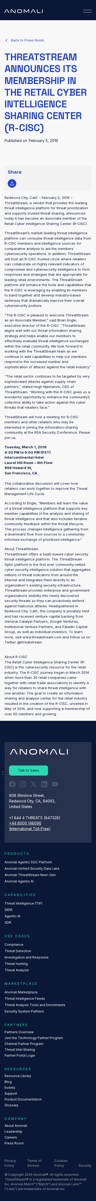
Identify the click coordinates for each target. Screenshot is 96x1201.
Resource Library (18, 1076)
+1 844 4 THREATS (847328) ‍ (35, 818)
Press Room (14, 1143)
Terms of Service (34, 1163)
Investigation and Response (27, 957)
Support (11, 1093)
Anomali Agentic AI (19, 881)
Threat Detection (18, 951)
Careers (11, 1137)
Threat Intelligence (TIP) (23, 903)
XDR (8, 922)
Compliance (14, 945)
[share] (12, 183)
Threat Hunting (16, 964)
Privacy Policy (10, 1163)
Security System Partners (24, 1011)
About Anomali (16, 1126)
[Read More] (24, 40)
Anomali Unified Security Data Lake (32, 869)
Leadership (13, 1131)
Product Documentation (23, 1099)
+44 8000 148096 (25, 823)
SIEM (8, 910)
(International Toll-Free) (30, 829)
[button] (87, 11)
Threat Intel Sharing (20, 1050)
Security (85, 1165)
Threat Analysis (17, 970)
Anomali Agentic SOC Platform (28, 862)
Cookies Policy (61, 1163)
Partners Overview (19, 1032)
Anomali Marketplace (21, 992)
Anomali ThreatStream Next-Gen (30, 875)
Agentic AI (12, 916)
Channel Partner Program (24, 1044)
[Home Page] (23, 11)
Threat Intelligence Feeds (25, 999)
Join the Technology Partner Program (34, 1038)
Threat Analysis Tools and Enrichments (35, 1005)
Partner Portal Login (20, 1055)
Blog (8, 1082)
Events (10, 1088)
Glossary (11, 1105)
